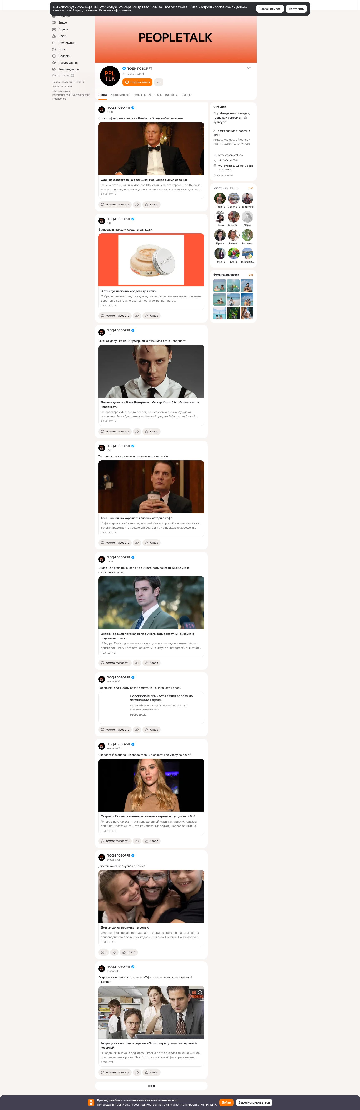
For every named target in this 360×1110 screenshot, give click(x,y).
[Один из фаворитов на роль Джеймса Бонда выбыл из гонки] (151, 160)
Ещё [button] (67, 86)
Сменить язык (60, 75)
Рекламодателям (62, 82)
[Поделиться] (137, 204)
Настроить (296, 9)
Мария (247, 225)
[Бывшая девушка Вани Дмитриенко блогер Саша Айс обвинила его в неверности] (151, 385)
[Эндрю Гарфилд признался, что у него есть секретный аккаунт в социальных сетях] (151, 616)
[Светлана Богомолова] (234, 198)
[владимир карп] (247, 198)
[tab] (102, 94)
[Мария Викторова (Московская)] (247, 217)
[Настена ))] (247, 235)
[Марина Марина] (220, 198)
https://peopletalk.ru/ (230, 155)
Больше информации (115, 10)
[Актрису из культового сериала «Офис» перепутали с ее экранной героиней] (151, 1026)
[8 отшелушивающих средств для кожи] (151, 271)
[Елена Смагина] (234, 253)
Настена (247, 243)
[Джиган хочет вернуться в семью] (151, 908)
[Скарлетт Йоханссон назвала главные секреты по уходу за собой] (151, 797)
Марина (220, 206)
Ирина (220, 243)
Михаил (233, 243)
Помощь (79, 82)
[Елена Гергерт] (220, 217)
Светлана (234, 206)
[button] (137, 82)
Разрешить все (270, 9)
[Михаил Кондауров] (234, 235)
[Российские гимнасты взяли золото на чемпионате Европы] (151, 708)
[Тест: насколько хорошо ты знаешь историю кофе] (151, 498)
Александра (235, 225)
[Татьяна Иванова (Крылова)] (220, 253)
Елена (220, 225)
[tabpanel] (151, 590)
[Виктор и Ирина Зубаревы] (247, 253)
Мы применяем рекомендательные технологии (71, 94)
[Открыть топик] (151, 118)
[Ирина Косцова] (220, 235)
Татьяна (220, 261)
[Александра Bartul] (234, 217)
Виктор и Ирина (250, 261)
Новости (57, 86)
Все (251, 188)
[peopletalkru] (101, 109)
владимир (248, 206)
